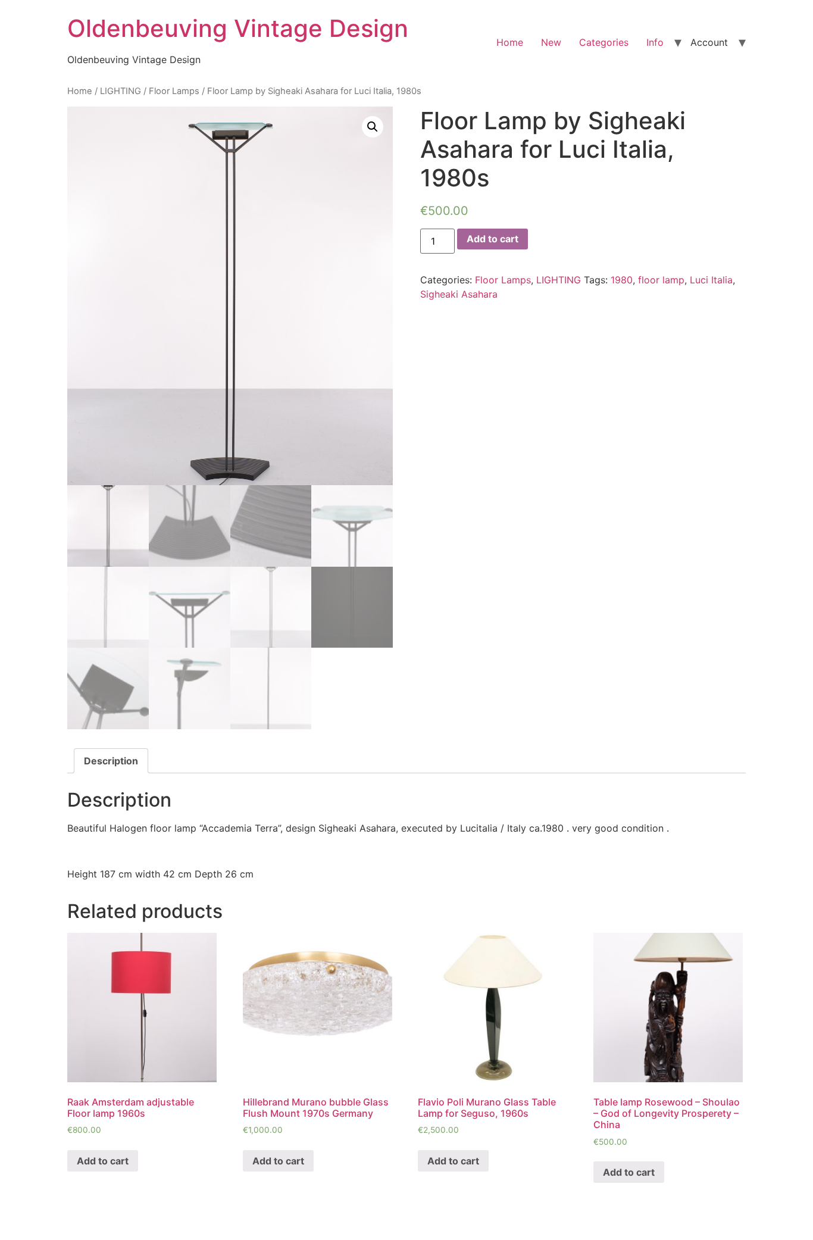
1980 (622, 280)
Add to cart (492, 239)
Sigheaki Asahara (459, 294)
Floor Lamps (174, 91)
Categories (603, 42)
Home (509, 42)
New (551, 42)
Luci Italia (711, 280)
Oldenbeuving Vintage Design (237, 28)
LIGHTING (120, 91)
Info (655, 42)
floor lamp (661, 280)
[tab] (111, 760)
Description (111, 761)
